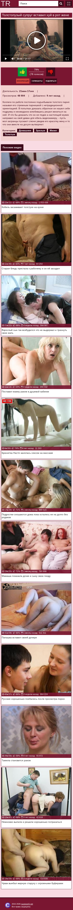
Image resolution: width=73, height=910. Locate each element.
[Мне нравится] (22, 71)
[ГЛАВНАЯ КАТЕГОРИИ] (68, 3)
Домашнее (25, 130)
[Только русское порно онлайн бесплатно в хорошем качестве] (5, 3)
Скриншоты (37, 81)
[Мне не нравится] (50, 71)
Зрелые (40, 130)
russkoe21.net (27, 904)
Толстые (10, 134)
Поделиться (51, 81)
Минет (53, 130)
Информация (23, 81)
